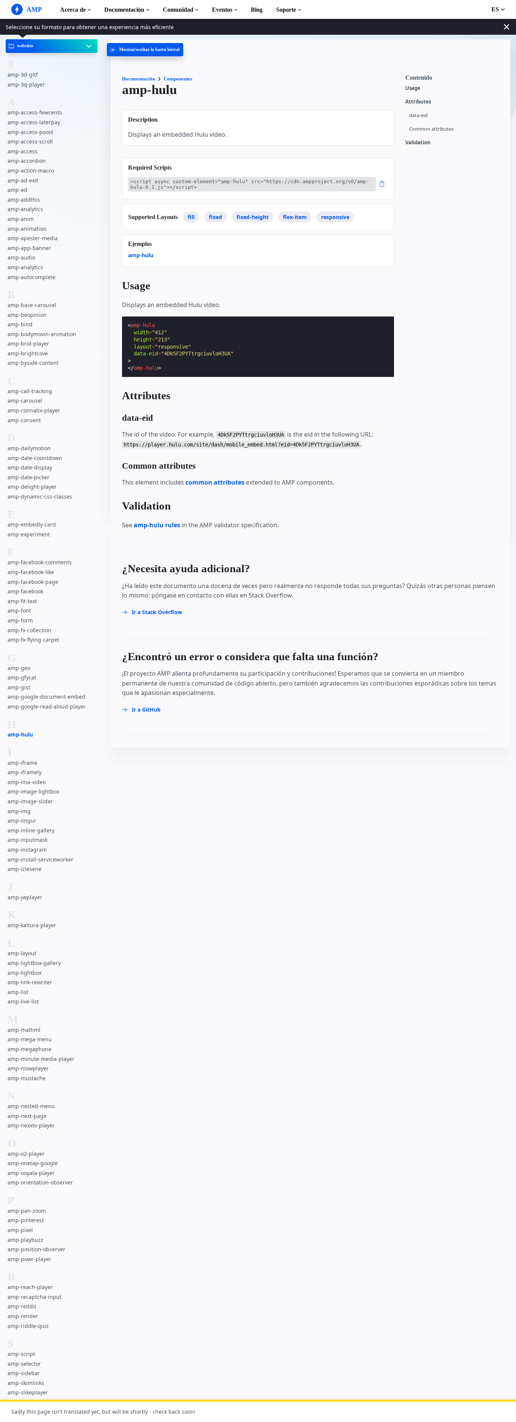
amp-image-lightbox (33, 791)
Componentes (178, 79)
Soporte (286, 9)
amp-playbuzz (25, 1239)
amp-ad (17, 189)
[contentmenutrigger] (454, 79)
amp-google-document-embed (46, 696)
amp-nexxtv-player (31, 1125)
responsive (335, 217)
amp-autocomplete (32, 276)
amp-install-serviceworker (40, 859)
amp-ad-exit (23, 180)
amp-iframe (22, 762)
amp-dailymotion (29, 448)
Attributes (418, 102)
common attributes (214, 482)
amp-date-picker (28, 477)
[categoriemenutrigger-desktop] (145, 49)
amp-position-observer (36, 1249)
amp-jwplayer (25, 897)
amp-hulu (20, 734)
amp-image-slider (30, 801)
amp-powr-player (29, 1259)
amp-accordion (27, 160)
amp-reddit (22, 1306)
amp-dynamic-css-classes (40, 496)
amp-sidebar (24, 1373)
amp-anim (21, 218)
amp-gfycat (22, 677)
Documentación (124, 9)
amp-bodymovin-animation (42, 334)
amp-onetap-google (33, 1163)
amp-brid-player (28, 343)
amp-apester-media (33, 238)
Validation (418, 142)
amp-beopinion (27, 314)
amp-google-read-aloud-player (47, 706)
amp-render (23, 1316)
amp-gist (19, 687)
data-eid (418, 115)
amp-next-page (27, 1115)
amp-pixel (20, 1230)
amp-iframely (25, 772)
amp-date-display (30, 467)
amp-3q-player (26, 84)
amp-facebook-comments (40, 562)
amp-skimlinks (26, 1382)
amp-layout (22, 953)
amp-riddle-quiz (28, 1325)
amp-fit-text (22, 601)
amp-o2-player (26, 1153)
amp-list (18, 992)
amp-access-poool (30, 132)
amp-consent (24, 420)
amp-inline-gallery (31, 830)
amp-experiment (29, 534)
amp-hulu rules (157, 525)
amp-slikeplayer (28, 1392)
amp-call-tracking (30, 391)
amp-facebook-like (31, 572)
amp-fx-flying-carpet (33, 639)
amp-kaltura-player (32, 925)
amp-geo (19, 667)
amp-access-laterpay (34, 122)
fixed (215, 217)
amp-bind (20, 324)
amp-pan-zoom (27, 1210)
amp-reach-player (30, 1287)
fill (191, 217)
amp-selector (24, 1363)
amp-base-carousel (32, 305)
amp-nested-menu (31, 1106)
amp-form (20, 620)
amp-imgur (22, 820)
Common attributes (431, 129)
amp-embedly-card (32, 524)
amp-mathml (24, 1029)
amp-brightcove (28, 353)
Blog (257, 9)
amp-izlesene (25, 868)
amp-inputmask (28, 839)
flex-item (295, 217)
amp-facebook (25, 591)
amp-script (21, 1353)
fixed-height (252, 217)
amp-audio (21, 257)
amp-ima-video (27, 782)
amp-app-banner (29, 248)
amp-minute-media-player (41, 1058)
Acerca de (73, 9)
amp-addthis (24, 199)
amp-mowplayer (28, 1068)
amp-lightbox (25, 972)
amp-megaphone (29, 1049)
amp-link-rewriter (30, 982)
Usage (412, 88)
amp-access (22, 151)
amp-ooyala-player (31, 1173)
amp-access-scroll (30, 141)
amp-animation (27, 228)
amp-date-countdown (35, 458)
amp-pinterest (26, 1220)
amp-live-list (23, 1001)
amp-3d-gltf (23, 74)
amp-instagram (27, 849)
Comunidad (178, 9)
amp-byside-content (33, 362)
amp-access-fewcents (35, 112)
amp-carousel (25, 400)
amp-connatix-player (34, 410)
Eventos (222, 9)
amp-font (19, 610)
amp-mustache (27, 1078)
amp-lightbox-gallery (34, 963)
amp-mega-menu (30, 1039)
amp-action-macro (31, 170)
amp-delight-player (32, 486)
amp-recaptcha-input (35, 1296)
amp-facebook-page (33, 581)
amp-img (19, 811)
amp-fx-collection (29, 629)
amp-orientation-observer (40, 1182)
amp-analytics (25, 209)
